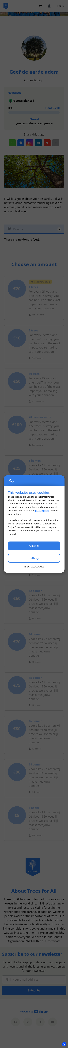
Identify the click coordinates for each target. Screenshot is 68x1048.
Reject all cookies (34, 566)
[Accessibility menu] (64, 1044)
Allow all (34, 545)
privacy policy (42, 510)
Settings (34, 558)
